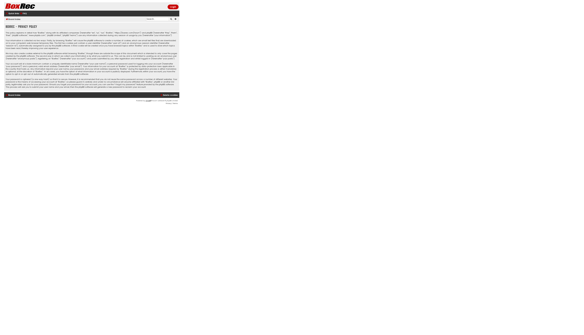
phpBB (148, 101)
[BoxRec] (27, 6)
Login (173, 6)
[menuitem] (23, 14)
